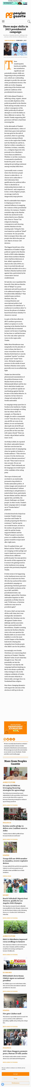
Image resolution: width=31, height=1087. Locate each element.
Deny (15, 1078)
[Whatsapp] (10, 739)
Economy (7, 972)
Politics (7, 823)
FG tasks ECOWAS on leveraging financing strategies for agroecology (14, 788)
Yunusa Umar (7, 876)
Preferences (15, 1083)
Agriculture (9, 782)
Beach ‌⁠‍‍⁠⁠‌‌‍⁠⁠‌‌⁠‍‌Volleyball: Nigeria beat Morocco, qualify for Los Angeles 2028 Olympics (15, 900)
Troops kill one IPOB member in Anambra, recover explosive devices (15, 861)
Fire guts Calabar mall (12, 1014)
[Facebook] (4, 739)
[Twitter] (7, 739)
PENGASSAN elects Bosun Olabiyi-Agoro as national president (13, 978)
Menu (10, 21)
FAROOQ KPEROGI (10, 40)
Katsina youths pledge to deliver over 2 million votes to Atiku (15, 828)
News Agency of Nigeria (10, 805)
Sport (6, 895)
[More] (13, 739)
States (6, 855)
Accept (15, 1074)
